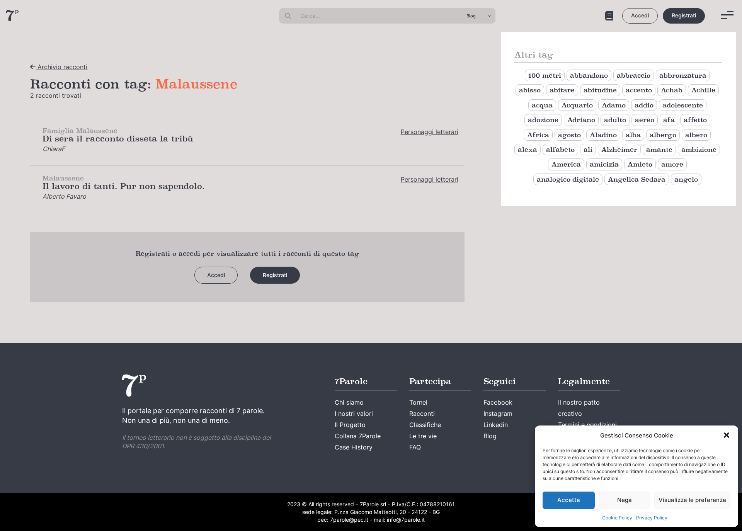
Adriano (581, 120)
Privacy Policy (651, 518)
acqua (542, 105)
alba (633, 135)
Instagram (497, 413)
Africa (538, 135)
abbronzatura (682, 75)
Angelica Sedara (636, 179)
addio (644, 105)
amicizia (604, 164)
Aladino (603, 135)
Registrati (684, 15)
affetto (695, 120)
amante (659, 149)
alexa (527, 149)
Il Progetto (350, 425)
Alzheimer (619, 149)
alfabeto (560, 149)
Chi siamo (349, 402)
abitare (562, 90)
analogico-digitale (568, 179)
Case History (354, 447)
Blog (490, 436)
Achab (671, 90)
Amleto (640, 164)
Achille (703, 90)
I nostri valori (354, 413)
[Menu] (727, 15)
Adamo (614, 105)
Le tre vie (423, 436)
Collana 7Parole (358, 436)
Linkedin (495, 425)
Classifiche (425, 425)
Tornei (418, 402)
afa (669, 120)
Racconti (422, 413)
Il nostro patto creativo (579, 407)
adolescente (682, 105)
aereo (644, 120)
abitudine (600, 90)
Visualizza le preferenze (692, 500)
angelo (686, 179)
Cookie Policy (617, 518)
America (566, 164)
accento (639, 90)
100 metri (544, 75)
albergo (663, 135)
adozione (543, 120)
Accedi (640, 15)
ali (588, 149)
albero (696, 135)
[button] (726, 435)
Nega (624, 500)
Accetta (568, 500)
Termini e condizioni (587, 425)
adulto (615, 120)
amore (672, 164)
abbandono (589, 75)
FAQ (415, 447)
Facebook (497, 402)
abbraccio (633, 75)
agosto (569, 135)
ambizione (698, 149)
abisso (530, 90)
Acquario (577, 105)
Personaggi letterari (429, 132)
